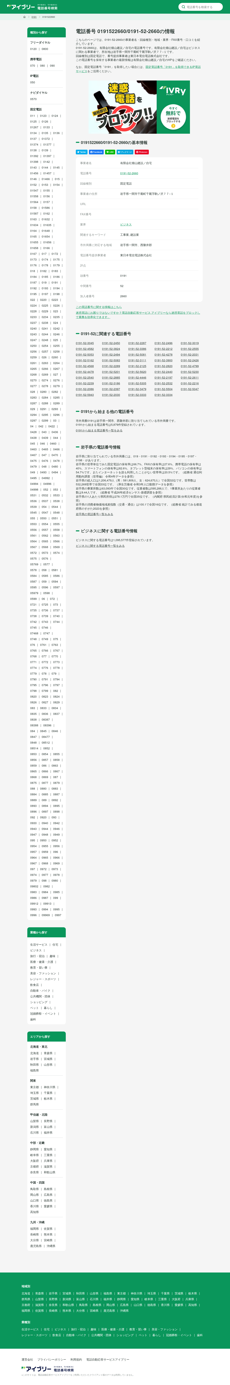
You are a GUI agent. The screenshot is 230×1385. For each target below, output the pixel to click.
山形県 (48, 1064)
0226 (56, 305)
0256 (33, 351)
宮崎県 (48, 1240)
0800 (45, 49)
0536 (33, 501)
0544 (55, 507)
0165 (33, 236)
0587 (33, 581)
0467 (33, 455)
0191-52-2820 (163, 366)
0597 (56, 587)
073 (55, 604)
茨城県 (34, 1098)
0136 (56, 133)
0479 (33, 466)
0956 (56, 846)
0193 (45, 288)
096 (55, 852)
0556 (33, 530)
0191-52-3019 (190, 343)
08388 (34, 725)
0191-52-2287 (137, 343)
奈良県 (34, 1172)
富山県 (48, 1127)
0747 (46, 633)
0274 (45, 380)
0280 (43, 392)
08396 (47, 725)
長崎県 (34, 1234)
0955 (45, 846)
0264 (56, 363)
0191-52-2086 (85, 389)
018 (32, 271)
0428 (33, 432)
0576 (45, 558)
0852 (46, 748)
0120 (33, 49)
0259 (33, 357)
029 (32, 409)
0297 (33, 420)
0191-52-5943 (85, 395)
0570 (33, 99)
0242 (56, 328)
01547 (34, 190)
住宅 (55, 944)
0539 (33, 507)
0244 (45, 334)
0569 (56, 547)
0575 (33, 558)
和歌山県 (49, 1172)
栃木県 (48, 1098)
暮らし (48, 1008)
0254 (45, 346)
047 (44, 455)
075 (55, 639)
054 (44, 507)
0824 (56, 696)
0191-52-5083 (111, 360)
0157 (46, 202)
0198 (56, 294)
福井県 (48, 1132)
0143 (33, 167)
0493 (43, 472)
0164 (33, 231)
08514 (34, 748)
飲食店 (34, 985)
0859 (33, 765)
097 (32, 869)
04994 (34, 484)
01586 (46, 208)
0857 (45, 760)
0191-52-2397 (111, 389)
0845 (43, 731)
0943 (33, 829)
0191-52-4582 (85, 349)
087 (55, 777)
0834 (55, 708)
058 (44, 570)
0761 (43, 645)
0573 (45, 553)
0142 (46, 162)
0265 (33, 369)
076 (32, 645)
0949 (56, 834)
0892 (55, 800)
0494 (55, 472)
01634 (34, 225)
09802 (34, 886)
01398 (34, 162)
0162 (46, 213)
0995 (56, 909)
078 (44, 673)
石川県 (34, 1132)
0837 (56, 714)
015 (57, 179)
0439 (45, 438)
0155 (46, 190)
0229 (45, 311)
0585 (45, 576)
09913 (47, 903)
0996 (33, 915)
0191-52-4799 (190, 366)
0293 (55, 409)
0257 (45, 351)
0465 (45, 449)
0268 (33, 374)
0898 (56, 811)
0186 (56, 277)
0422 (51, 426)
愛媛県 (48, 1206)
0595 (33, 587)
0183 (55, 271)
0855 (56, 754)
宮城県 (48, 1059)
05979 (34, 593)
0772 (45, 662)
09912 (34, 903)
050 (32, 82)
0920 (43, 817)
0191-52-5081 (137, 354)
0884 (33, 794)
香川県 (34, 1206)
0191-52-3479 (137, 389)
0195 (33, 294)
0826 (33, 702)
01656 (47, 242)
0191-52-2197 (163, 377)
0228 (33, 311)
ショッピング (38, 1002)
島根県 (48, 1189)
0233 (33, 317)
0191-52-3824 (111, 349)
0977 (45, 875)
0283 (33, 397)
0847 (33, 737)
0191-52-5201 (111, 372)
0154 (56, 185)
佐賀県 (48, 1228)
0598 (46, 593)
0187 (33, 282)
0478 (56, 461)
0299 (45, 420)
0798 (33, 691)
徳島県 (48, 1200)
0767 (56, 650)
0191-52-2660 (129, 173)
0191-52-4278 (163, 354)
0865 (33, 771)
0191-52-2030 (111, 395)
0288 (45, 403)
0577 (46, 564)
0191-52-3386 (137, 349)
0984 (45, 892)
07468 (34, 633)
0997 (58, 915)
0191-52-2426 (190, 360)
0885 (45, 794)
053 (55, 489)
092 (32, 817)
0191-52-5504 (163, 389)
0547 (45, 512)
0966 (56, 857)
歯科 (33, 1019)
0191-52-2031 (190, 354)
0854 (45, 754)
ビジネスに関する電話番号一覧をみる (100, 546)
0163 (33, 219)
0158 (33, 208)
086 (44, 765)
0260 (55, 357)
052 (45, 489)
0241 (45, 328)
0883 (55, 788)
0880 (43, 788)
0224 (33, 305)
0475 (33, 461)
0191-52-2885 (111, 377)
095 (32, 840)
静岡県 (34, 1149)
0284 (45, 397)
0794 (56, 679)
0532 (45, 495)
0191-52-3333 (137, 395)
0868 (33, 777)
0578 (33, 570)
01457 (47, 173)
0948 (45, 834)
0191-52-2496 (163, 343)
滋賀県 (48, 1166)
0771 (33, 662)
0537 (45, 501)
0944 (45, 829)
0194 (56, 288)
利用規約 (76, 1359)
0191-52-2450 (111, 343)
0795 (33, 685)
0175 (56, 259)
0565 (45, 541)
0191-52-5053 (85, 354)
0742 (33, 622)
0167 (33, 254)
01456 (34, 173)
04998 (34, 489)
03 (54, 420)
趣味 (52, 956)
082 (55, 691)
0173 (33, 259)
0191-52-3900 (163, 360)
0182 (43, 271)
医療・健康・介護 (41, 962)
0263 (45, 363)
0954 (33, 846)
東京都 (34, 1087)
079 (54, 673)
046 (42, 443)
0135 (45, 133)
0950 (43, 840)
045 (32, 443)
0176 (33, 265)
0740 (56, 616)
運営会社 (27, 1359)
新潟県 (34, 1127)
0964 (33, 857)
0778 (56, 668)
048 (44, 466)
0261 (33, 363)
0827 (45, 702)
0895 (56, 806)
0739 (45, 616)
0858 (56, 760)
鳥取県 (34, 1189)
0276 (56, 380)
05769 (34, 564)
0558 (56, 530)
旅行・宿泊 (37, 956)
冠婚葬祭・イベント (43, 1013)
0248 (45, 340)
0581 (55, 570)
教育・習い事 (38, 967)
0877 (45, 783)
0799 (45, 691)
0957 (33, 852)
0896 (33, 811)
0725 (45, 604)
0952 (55, 840)
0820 (33, 696)
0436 (55, 432)
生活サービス (38, 944)
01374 (34, 144)
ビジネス (126, 224)
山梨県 (34, 1121)
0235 (56, 317)
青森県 (48, 1053)
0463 (33, 449)
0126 (45, 121)
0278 (45, 386)
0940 (45, 823)
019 (44, 282)
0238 (45, 323)
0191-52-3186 (111, 383)
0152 (33, 185)
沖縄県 (51, 1246)
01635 (47, 225)
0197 (45, 294)
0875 (33, 783)
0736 (45, 610)
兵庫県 (48, 1161)
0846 (55, 731)
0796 (45, 685)
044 (55, 438)
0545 (33, 512)
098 (44, 880)
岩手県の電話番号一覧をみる (94, 514)
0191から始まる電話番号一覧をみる (99, 430)
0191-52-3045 (85, 343)
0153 (45, 185)
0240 (33, 328)
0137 (33, 139)
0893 (33, 806)
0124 (55, 116)
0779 (33, 673)
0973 (55, 869)
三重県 (48, 1155)
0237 (33, 323)
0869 (45, 777)
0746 (45, 627)
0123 (43, 116)
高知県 (34, 1212)
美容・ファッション (43, 973)
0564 (33, 541)
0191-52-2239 (85, 383)
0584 (33, 576)
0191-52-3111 (137, 360)
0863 (55, 765)
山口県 (34, 1200)
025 (55, 340)
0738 (33, 616)
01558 (34, 196)
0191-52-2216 (190, 383)
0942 (56, 823)
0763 (55, 645)
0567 (33, 547)
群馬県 (34, 1104)
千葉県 (48, 1093)
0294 (33, 415)
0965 (45, 857)
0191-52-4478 (85, 372)
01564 (34, 202)
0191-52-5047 (190, 389)
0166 (46, 248)
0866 (45, 771)
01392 (34, 156)
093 (54, 817)
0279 (56, 386)
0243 (33, 334)
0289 (56, 403)
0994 (45, 909)
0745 (33, 627)
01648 (46, 231)
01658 (34, 248)
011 (32, 116)
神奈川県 (49, 1087)
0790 (33, 679)
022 (32, 300)
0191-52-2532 (163, 383)
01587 (34, 213)
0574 (56, 553)
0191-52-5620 (137, 372)
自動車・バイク (40, 990)
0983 (33, 892)
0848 (33, 742)
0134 (33, 133)
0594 (55, 581)
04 (31, 426)
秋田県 (34, 1064)
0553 (33, 524)
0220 (43, 300)
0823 (45, 696)
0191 (55, 282)
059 (44, 581)
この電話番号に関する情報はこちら (99, 307)
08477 (46, 737)
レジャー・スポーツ (43, 979)
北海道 (34, 1053)
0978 (56, 875)
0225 (45, 305)
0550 (43, 518)
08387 (46, 719)
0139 (45, 150)
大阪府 (34, 1161)
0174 (45, 259)
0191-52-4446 (137, 377)
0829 (56, 702)
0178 (45, 265)
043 (44, 432)
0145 (56, 167)
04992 (46, 478)
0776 (45, 668)
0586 (56, 576)
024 (55, 323)
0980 (55, 880)
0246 (56, 334)
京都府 (34, 1166)
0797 (56, 685)
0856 (33, 760)
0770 (55, 656)
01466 (46, 179)
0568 (45, 547)
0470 (55, 455)
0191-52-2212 (163, 349)
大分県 (34, 1240)
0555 (56, 524)
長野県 (48, 1121)
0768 (33, 656)
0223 (55, 300)
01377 (47, 144)
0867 (56, 771)
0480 (55, 466)
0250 (33, 346)
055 (32, 518)
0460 (53, 443)
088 (32, 788)
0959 (45, 852)
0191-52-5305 (137, 383)
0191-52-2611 (190, 377)
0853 (33, 754)
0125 (33, 121)
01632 (46, 219)
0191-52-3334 (163, 395)
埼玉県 (34, 1093)
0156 (46, 196)
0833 (43, 708)
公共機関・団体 (40, 996)
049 (32, 472)
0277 (33, 386)
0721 (33, 604)
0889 (33, 800)
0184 (33, 277)
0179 (56, 265)
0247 (33, 340)
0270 (33, 380)
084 (32, 731)
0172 (55, 254)
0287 (33, 403)
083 (32, 708)
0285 (56, 397)
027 (55, 374)
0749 (45, 639)
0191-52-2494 (111, 354)
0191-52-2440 (163, 372)
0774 (33, 668)
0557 (45, 530)
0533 (56, 495)
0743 (45, 622)
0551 (55, 518)
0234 (45, 317)
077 (44, 656)
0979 (33, 880)
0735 (33, 610)
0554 (45, 524)
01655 (34, 242)
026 (44, 357)
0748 (33, 639)
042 (40, 426)
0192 (33, 288)
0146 (33, 179)
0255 (56, 346)
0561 (33, 535)
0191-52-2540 (85, 377)
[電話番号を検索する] (183, 7)
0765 (33, 650)
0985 (56, 892)
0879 (56, 783)
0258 (56, 351)
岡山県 (34, 1195)
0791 (45, 679)
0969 (56, 863)
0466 (56, 449)
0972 (43, 869)
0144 (45, 167)
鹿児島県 (36, 1246)
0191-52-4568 (85, 366)
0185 (45, 277)
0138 (33, 150)
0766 (45, 650)
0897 (45, 811)
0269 (45, 374)
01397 (47, 156)
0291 (43, 409)
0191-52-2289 (111, 366)
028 (32, 392)
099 (55, 898)
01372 (46, 139)
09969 (46, 915)
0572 (33, 553)
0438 (33, 438)
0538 (56, 501)
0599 (33, 599)
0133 (46, 127)
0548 (56, 512)
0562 (45, 535)
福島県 (34, 1070)
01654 (46, 236)
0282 (55, 392)
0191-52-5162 (85, 360)
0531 (33, 495)
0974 (33, 875)
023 (55, 311)
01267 (34, 127)
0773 (56, 662)
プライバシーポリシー (51, 1359)
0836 (45, 714)
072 (52, 599)
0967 (33, 863)
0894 (45, 806)
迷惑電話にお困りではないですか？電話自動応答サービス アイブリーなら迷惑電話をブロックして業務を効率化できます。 (138, 315)
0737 (56, 610)
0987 (45, 898)
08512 (46, 742)
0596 (45, 587)
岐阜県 (34, 1155)
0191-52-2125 (137, 366)
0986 (33, 898)
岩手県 (34, 1059)
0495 (33, 478)
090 (52, 65)
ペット (34, 1008)
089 (44, 800)
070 (32, 65)
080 (42, 65)
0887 (56, 794)
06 (43, 599)
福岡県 (34, 1228)
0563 (56, 535)
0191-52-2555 (190, 349)
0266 (45, 369)
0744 (56, 622)
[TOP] (24, 16)
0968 (45, 863)
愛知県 (48, 1149)
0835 (33, 714)
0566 (56, 541)
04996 (47, 484)
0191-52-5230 (190, 372)
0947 (33, 834)
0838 (33, 719)
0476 (45, 461)
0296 (56, 415)
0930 (33, 823)
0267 (56, 369)
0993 (33, 909)
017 (44, 254)
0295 (45, 415)
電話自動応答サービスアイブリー (107, 1359)
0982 (46, 886)
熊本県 (48, 1234)
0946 (56, 829)
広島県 (48, 1195)
